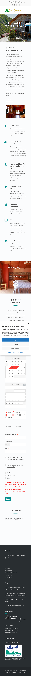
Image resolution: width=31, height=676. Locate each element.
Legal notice (22, 352)
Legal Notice (8, 570)
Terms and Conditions (11, 573)
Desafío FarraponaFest (11, 632)
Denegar (15, 344)
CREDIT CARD (11, 475)
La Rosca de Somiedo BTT (12, 628)
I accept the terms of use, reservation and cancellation (15, 458)
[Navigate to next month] (24, 385)
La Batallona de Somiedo (11, 630)
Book (9, 100)
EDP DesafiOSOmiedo (11, 626)
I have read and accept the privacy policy (15, 466)
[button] (28, 323)
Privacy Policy (16, 352)
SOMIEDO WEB (21, 672)
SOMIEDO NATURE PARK (12, 643)
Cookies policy (8, 577)
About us (7, 568)
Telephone (8, 441)
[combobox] (7, 444)
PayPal (9, 473)
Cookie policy (9, 352)
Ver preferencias (15, 348)
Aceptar (15, 339)
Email (7, 448)
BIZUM (9, 478)
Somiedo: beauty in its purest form (14, 605)
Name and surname (11, 435)
